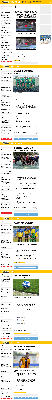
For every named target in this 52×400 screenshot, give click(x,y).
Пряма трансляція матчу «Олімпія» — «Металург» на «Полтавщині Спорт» (5, 55)
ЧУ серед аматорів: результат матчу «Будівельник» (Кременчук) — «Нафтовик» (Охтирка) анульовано (6, 30)
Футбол (2, 14)
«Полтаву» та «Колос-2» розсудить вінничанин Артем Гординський (5, 15)
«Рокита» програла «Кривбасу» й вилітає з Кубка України (6, 133)
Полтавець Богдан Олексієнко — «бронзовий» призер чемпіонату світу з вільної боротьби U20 (6, 59)
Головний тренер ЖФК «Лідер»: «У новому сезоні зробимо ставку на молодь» (6, 9)
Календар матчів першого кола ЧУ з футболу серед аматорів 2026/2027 (6, 20)
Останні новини (4, 69)
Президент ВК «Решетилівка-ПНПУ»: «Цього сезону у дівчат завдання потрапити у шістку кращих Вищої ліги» (6, 13)
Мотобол (2, 313)
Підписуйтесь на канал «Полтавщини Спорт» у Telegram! (27, 139)
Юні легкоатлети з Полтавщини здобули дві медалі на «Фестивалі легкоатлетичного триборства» (6, 27)
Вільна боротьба (3, 57)
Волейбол (2, 75)
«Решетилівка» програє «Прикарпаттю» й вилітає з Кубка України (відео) (6, 130)
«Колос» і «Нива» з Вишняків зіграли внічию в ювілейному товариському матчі (6, 45)
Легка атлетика (3, 25)
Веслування (2, 37)
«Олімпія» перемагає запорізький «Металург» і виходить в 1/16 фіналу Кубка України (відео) (6, 53)
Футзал (16, 2)
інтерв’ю (29, 374)
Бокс (1, 126)
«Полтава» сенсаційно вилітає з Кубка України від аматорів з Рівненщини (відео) (6, 136)
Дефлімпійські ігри (3, 40)
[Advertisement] (45, 9)
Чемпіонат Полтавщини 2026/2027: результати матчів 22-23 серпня (5, 48)
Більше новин (4, 61)
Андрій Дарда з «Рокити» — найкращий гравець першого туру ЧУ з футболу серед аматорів (6, 35)
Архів (10, 61)
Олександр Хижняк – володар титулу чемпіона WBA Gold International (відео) (6, 128)
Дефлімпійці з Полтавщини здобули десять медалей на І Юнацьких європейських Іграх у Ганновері (5, 42)
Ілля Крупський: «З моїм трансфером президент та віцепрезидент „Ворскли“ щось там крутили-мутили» (6, 23)
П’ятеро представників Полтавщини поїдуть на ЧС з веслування (5, 38)
